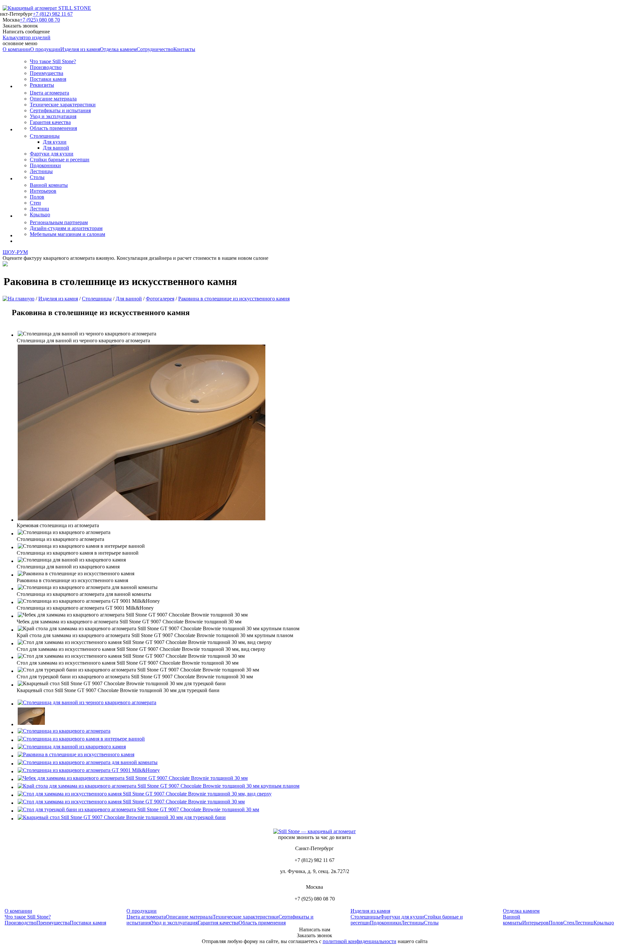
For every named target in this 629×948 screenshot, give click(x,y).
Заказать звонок (20, 25)
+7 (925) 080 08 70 (40, 20)
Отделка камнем (118, 49)
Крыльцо (40, 214)
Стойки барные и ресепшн (59, 159)
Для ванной (56, 148)
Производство (46, 67)
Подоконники (45, 165)
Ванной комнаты (49, 185)
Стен (35, 203)
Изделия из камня (80, 49)
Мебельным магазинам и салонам (67, 234)
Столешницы (45, 136)
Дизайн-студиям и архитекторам (66, 228)
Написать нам (314, 929)
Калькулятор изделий (26, 37)
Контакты (184, 49)
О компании (16, 49)
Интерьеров (43, 191)
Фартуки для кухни (51, 153)
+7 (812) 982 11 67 (53, 14)
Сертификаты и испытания (60, 110)
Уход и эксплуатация (53, 116)
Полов (37, 197)
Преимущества (46, 73)
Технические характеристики (63, 104)
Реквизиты (42, 85)
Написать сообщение (26, 31)
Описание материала (53, 98)
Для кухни (55, 142)
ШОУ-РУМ (15, 252)
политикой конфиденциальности (359, 941)
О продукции (45, 49)
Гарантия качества (50, 122)
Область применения (53, 128)
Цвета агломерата (49, 93)
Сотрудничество (155, 49)
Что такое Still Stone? (53, 61)
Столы (37, 177)
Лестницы (41, 171)
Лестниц (39, 208)
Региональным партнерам (59, 222)
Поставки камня (48, 79)
